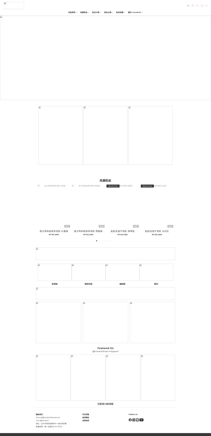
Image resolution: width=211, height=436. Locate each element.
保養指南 (85, 420)
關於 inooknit (134, 12)
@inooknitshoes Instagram (105, 351)
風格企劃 (107, 12)
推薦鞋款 (84, 12)
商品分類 (96, 12)
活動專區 (72, 12)
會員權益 (85, 417)
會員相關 (119, 12)
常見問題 (85, 414)
